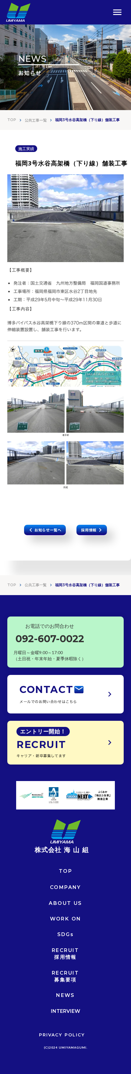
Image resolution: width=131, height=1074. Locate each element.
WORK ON (65, 919)
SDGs (65, 934)
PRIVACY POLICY (62, 1035)
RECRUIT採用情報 (65, 953)
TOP (11, 119)
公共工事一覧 (36, 120)
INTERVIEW (65, 1011)
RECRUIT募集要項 (65, 976)
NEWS (65, 995)
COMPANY (65, 887)
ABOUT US (65, 903)
